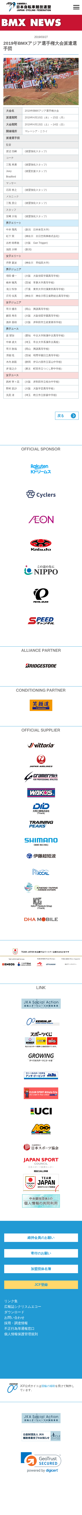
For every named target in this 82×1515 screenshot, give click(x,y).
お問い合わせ (14, 1317)
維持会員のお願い (41, 1237)
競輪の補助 (48, 1386)
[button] (41, 1462)
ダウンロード (14, 1312)
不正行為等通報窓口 (19, 1328)
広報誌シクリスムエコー (22, 1306)
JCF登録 (41, 1284)
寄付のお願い (41, 1253)
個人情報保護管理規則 (21, 1334)
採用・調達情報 (16, 1323)
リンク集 (11, 1301)
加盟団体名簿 (41, 1269)
